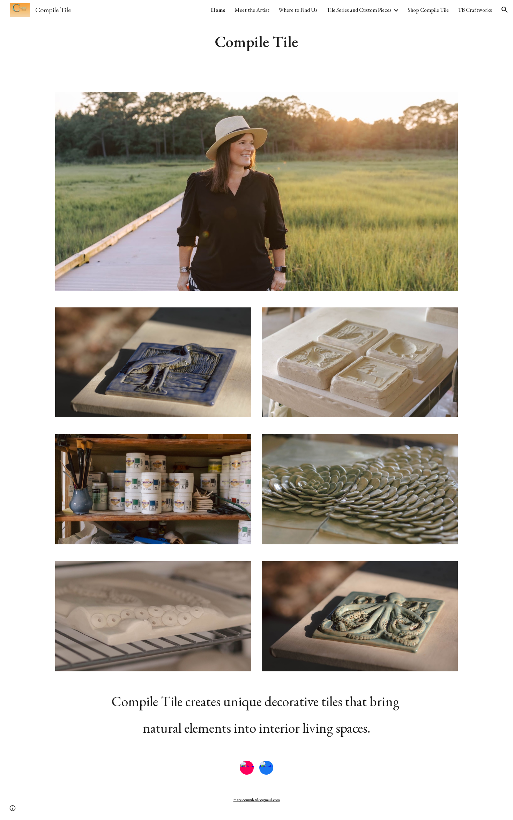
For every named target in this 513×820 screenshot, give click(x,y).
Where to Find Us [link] (298, 10)
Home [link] (218, 10)
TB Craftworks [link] (475, 10)
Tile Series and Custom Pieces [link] (359, 10)
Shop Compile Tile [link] (428, 10)
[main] (256, 41)
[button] (504, 9)
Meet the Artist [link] (252, 10)
